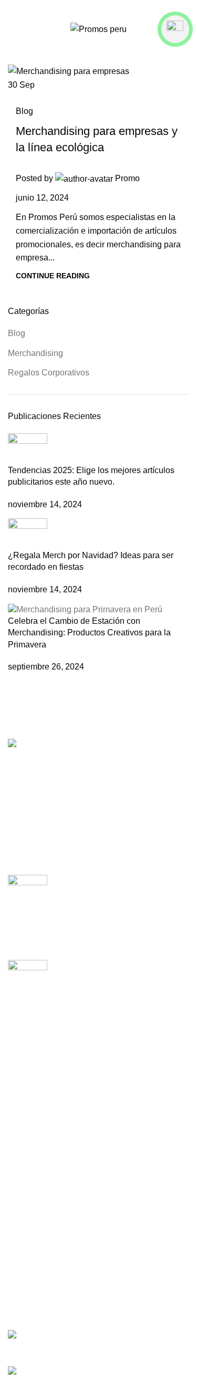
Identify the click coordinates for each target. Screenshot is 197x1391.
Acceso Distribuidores (49, 1134)
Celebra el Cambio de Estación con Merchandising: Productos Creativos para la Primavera (89, 632)
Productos (27, 1095)
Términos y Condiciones (53, 1257)
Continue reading (53, 275)
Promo (127, 178)
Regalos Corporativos (48, 372)
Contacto (25, 1193)
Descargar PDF (37, 1237)
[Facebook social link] (85, 7)
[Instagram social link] (98, 7)
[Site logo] (98, 28)
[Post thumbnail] (27, 448)
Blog (24, 111)
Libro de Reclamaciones (53, 1323)
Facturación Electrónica (52, 1153)
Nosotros (25, 1115)
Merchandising (35, 353)
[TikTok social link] (111, 7)
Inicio (18, 1075)
